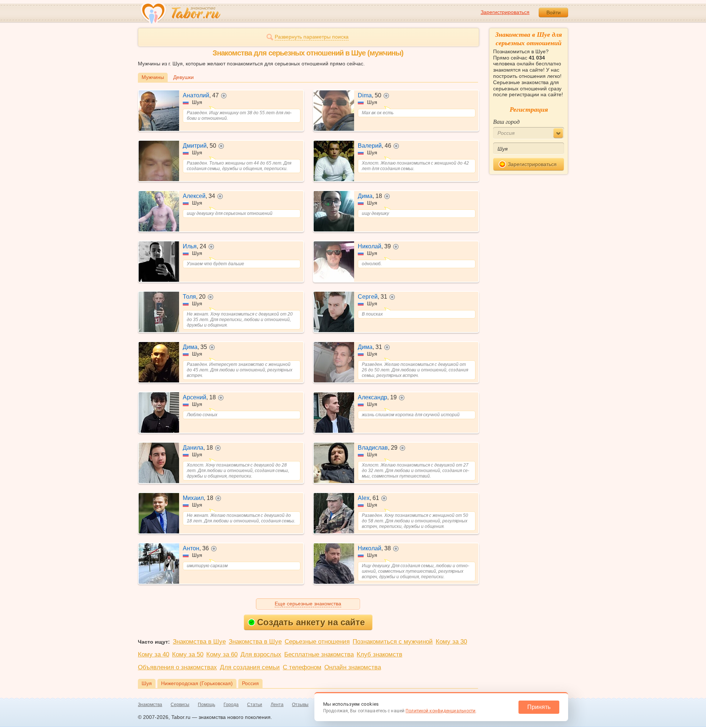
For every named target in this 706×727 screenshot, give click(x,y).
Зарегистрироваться (505, 12)
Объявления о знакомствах (177, 667)
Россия (250, 683)
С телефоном (302, 667)
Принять (538, 707)
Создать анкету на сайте (311, 622)
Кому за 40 (153, 654)
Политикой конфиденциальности (440, 710)
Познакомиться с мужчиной (393, 641)
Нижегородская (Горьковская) (197, 683)
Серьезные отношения (317, 641)
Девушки (183, 77)
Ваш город (506, 121)
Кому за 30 (451, 641)
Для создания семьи (250, 667)
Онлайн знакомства (352, 667)
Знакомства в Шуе (199, 641)
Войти (553, 12)
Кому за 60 (222, 654)
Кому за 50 (187, 654)
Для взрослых (260, 654)
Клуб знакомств (379, 654)
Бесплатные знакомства (319, 654)
